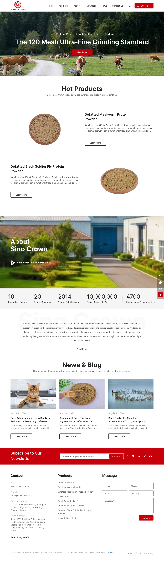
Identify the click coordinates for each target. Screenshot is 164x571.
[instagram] (133, 456)
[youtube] (150, 456)
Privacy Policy (146, 553)
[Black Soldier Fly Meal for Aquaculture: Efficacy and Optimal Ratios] (40, 394)
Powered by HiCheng (97, 552)
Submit (114, 456)
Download (91, 5)
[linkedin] (139, 456)
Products (77, 5)
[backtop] (160, 294)
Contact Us (117, 5)
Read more (82, 349)
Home (50, 5)
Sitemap (129, 553)
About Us (63, 5)
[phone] (160, 276)
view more (82, 52)
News (104, 5)
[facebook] (127, 456)
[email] (160, 288)
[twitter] (145, 456)
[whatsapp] (160, 282)
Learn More (95, 142)
